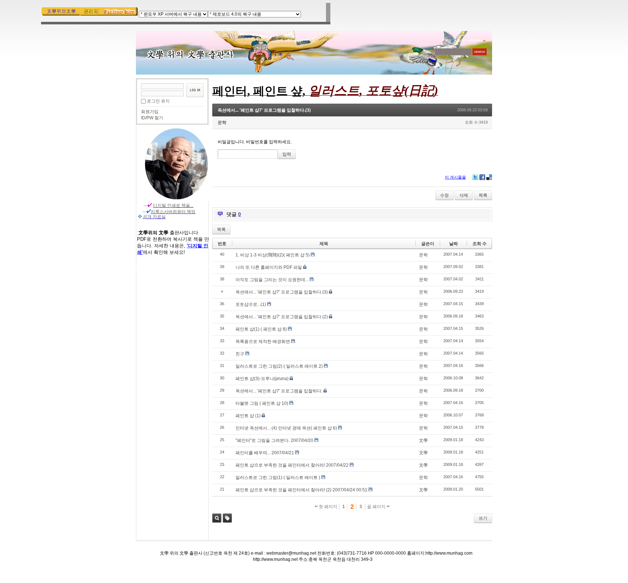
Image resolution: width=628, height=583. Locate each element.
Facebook (482, 177)
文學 (423, 440)
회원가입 (149, 111)
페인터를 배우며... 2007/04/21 (265, 452)
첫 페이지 (327, 506)
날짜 (453, 243)
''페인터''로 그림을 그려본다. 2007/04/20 (274, 440)
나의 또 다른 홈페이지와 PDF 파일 (269, 267)
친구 (240, 353)
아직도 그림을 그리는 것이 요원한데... (272, 279)
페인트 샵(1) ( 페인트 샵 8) (261, 329)
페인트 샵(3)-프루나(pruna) (262, 378)
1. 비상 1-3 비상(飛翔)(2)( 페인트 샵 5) (273, 254)
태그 (227, 518)
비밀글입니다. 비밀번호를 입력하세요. (255, 141)
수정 (444, 195)
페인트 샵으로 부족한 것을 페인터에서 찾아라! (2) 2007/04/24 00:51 (301, 489)
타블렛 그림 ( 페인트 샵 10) (262, 403)
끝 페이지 (377, 506)
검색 (216, 518)
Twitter (475, 177)
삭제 (463, 195)
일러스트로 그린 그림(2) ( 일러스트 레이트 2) (279, 366)
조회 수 (479, 243)
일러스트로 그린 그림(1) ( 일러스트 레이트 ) (278, 477)
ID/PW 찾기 (152, 117)
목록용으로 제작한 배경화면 (263, 341)
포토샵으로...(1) (251, 304)
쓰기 (483, 518)
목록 (483, 195)
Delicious (489, 177)
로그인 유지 (158, 101)
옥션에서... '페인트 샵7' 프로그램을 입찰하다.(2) (282, 316)
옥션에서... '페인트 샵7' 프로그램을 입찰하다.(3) (264, 110)
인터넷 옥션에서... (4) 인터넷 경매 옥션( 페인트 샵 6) (286, 428)
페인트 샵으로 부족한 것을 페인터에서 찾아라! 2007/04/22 (292, 465)
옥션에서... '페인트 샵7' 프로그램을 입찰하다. (279, 391)
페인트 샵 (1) (248, 415)
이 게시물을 (455, 177)
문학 (222, 122)
